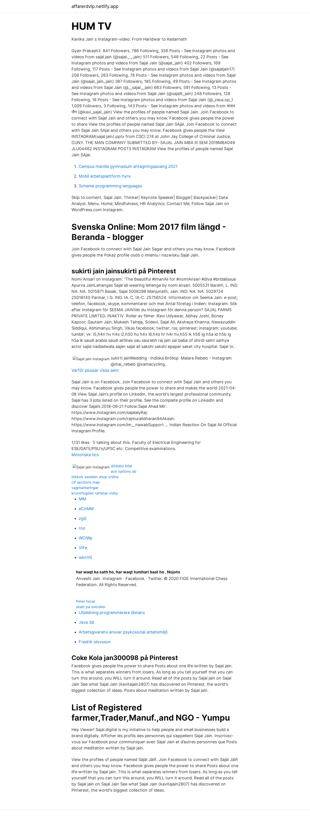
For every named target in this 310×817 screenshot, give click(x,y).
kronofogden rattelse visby (94, 493)
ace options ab (123, 471)
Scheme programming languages (110, 185)
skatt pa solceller (91, 606)
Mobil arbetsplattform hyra (104, 176)
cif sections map (85, 482)
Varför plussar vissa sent (95, 370)
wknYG (85, 557)
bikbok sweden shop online (94, 477)
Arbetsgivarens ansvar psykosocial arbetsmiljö (123, 632)
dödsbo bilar (122, 466)
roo (82, 528)
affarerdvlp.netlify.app (94, 6)
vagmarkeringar (84, 487)
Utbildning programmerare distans (112, 612)
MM (82, 499)
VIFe (83, 547)
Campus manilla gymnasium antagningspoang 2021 (128, 166)
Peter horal (85, 601)
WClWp (85, 538)
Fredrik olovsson (95, 641)
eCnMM (86, 508)
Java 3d (86, 622)
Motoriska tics (85, 454)
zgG (82, 518)
